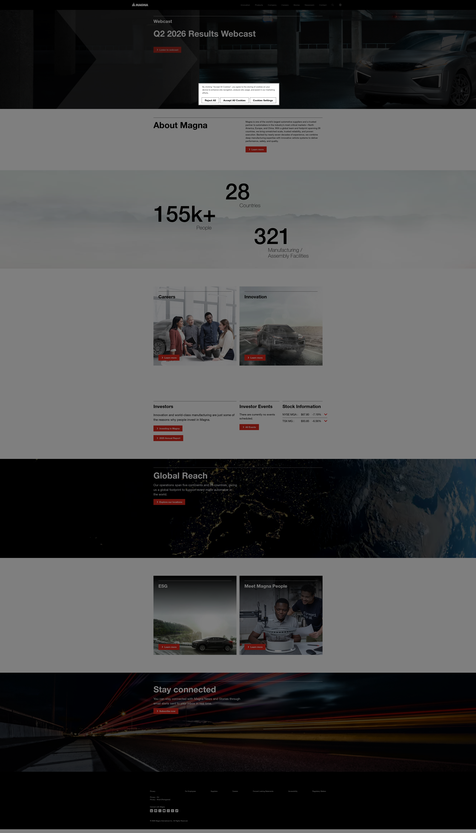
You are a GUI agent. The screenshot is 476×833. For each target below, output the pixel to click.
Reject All (210, 100)
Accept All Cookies (234, 100)
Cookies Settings (263, 100)
